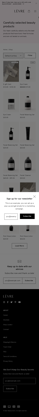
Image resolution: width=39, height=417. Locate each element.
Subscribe (27, 216)
